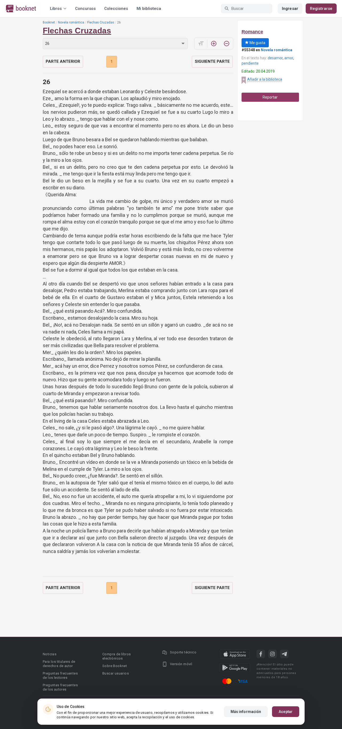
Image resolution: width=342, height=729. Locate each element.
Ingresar (290, 8)
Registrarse (321, 8)
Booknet (49, 22)
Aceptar (286, 712)
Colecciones (116, 8)
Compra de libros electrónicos (116, 656)
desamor (275, 58)
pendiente (250, 63)
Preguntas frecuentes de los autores (60, 687)
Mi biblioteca (149, 8)
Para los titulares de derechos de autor (59, 664)
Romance (252, 31)
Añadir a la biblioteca (264, 79)
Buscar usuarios (115, 673)
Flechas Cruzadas (100, 22)
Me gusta (257, 43)
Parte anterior (63, 61)
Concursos (85, 8)
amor (288, 58)
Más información (246, 712)
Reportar (270, 97)
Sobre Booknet (114, 666)
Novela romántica (71, 22)
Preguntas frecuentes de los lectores (60, 675)
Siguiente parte (212, 61)
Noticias (49, 654)
